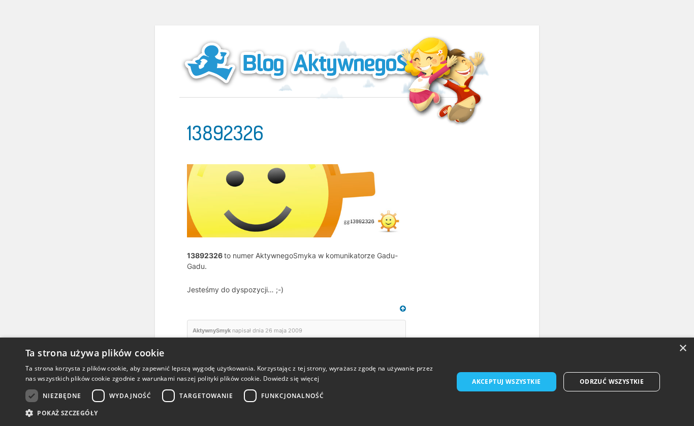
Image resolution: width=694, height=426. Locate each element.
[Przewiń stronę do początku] (403, 308)
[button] (232, 413)
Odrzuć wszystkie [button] (612, 381)
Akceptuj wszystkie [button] (506, 381)
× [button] (682, 348)
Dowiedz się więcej (291, 378)
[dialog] (347, 382)
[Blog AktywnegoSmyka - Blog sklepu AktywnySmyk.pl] (321, 63)
